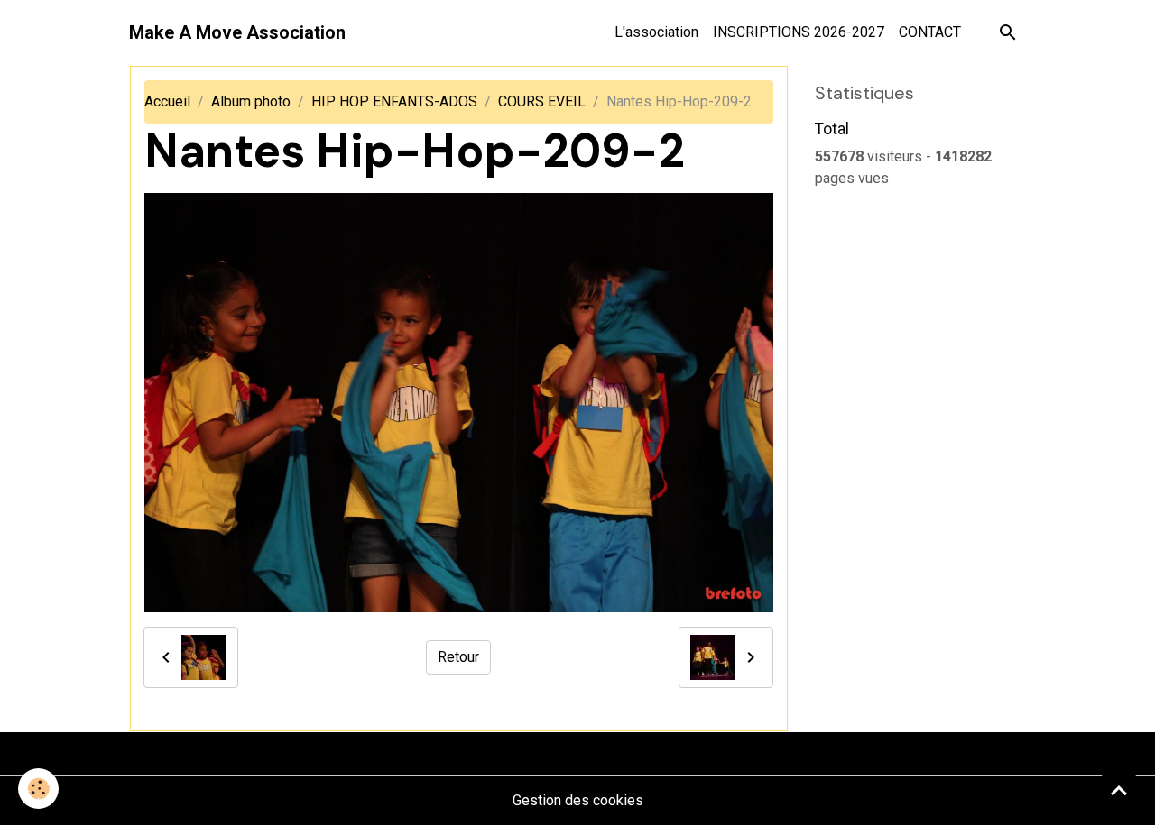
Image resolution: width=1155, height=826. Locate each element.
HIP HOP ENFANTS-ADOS (394, 101)
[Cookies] (38, 788)
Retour (458, 656)
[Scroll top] (1118, 789)
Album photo (251, 101)
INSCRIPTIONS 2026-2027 (798, 32)
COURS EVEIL (542, 101)
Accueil (167, 101)
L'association (656, 32)
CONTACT (930, 32)
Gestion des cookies (578, 800)
